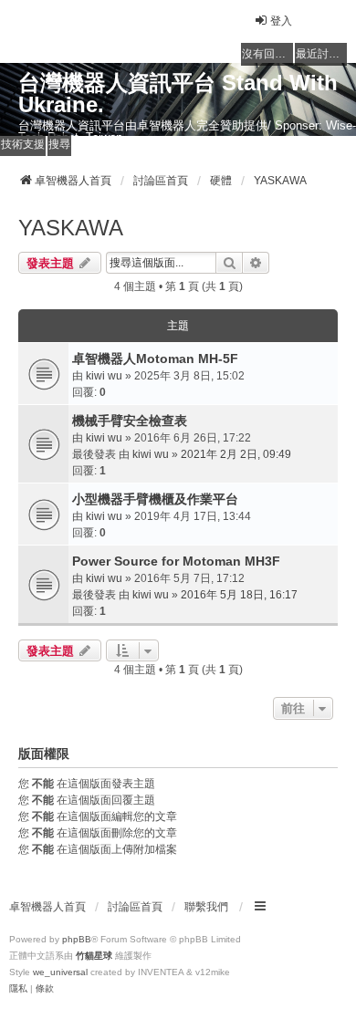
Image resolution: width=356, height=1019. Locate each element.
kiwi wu (104, 375)
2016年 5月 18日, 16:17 (239, 594)
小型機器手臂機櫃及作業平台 (155, 499)
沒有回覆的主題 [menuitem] (267, 53)
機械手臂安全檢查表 (129, 420)
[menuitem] (18, 989)
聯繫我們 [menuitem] (206, 906)
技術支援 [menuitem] (23, 144)
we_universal (60, 972)
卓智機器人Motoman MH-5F (155, 358)
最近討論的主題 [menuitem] (321, 53)
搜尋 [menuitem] (59, 144)
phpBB (76, 939)
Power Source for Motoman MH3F (176, 561)
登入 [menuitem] (281, 21)
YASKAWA (70, 227)
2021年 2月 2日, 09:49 (236, 454)
